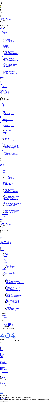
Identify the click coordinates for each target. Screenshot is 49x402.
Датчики (1, 364)
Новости (3, 37)
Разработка (4, 56)
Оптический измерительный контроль (10, 73)
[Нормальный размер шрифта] (1, 2)
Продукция (2, 43)
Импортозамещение (3, 369)
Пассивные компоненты (4, 362)
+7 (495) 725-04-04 (5, 17)
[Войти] (0, 79)
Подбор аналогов (7, 62)
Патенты (3, 36)
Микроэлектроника (3, 363)
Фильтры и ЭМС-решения (8, 59)
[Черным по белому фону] (0, 5)
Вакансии (4, 34)
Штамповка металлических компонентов (11, 54)
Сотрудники (4, 33)
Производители (4, 32)
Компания (2, 28)
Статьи (3, 110)
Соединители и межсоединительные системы (11, 57)
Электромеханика (3, 360)
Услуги (1, 365)
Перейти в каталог (3, 398)
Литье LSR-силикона (7, 52)
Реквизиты (4, 35)
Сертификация (4, 72)
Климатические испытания (8, 74)
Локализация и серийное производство (10, 64)
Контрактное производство (8, 55)
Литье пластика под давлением (9, 51)
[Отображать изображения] (0, 9)
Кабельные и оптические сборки (9, 61)
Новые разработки (7, 39)
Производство (4, 50)
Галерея (3, 31)
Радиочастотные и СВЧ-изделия (9, 58)
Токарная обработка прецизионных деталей (11, 53)
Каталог (1, 358)
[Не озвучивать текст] (0, 14)
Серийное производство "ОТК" (9, 41)
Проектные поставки (5, 66)
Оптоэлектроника (3, 361)
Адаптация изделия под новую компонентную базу (12, 63)
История (3, 30)
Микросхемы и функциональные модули (11, 60)
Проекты (3, 38)
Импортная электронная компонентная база (11, 68)
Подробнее (20, 400)
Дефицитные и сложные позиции (9, 71)
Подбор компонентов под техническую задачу (11, 69)
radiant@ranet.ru (2, 22)
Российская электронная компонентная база (11, 67)
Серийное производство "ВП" (9, 40)
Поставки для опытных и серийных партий (11, 70)
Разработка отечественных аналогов (10, 65)
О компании (4, 103)
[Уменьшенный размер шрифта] (0, 1)
